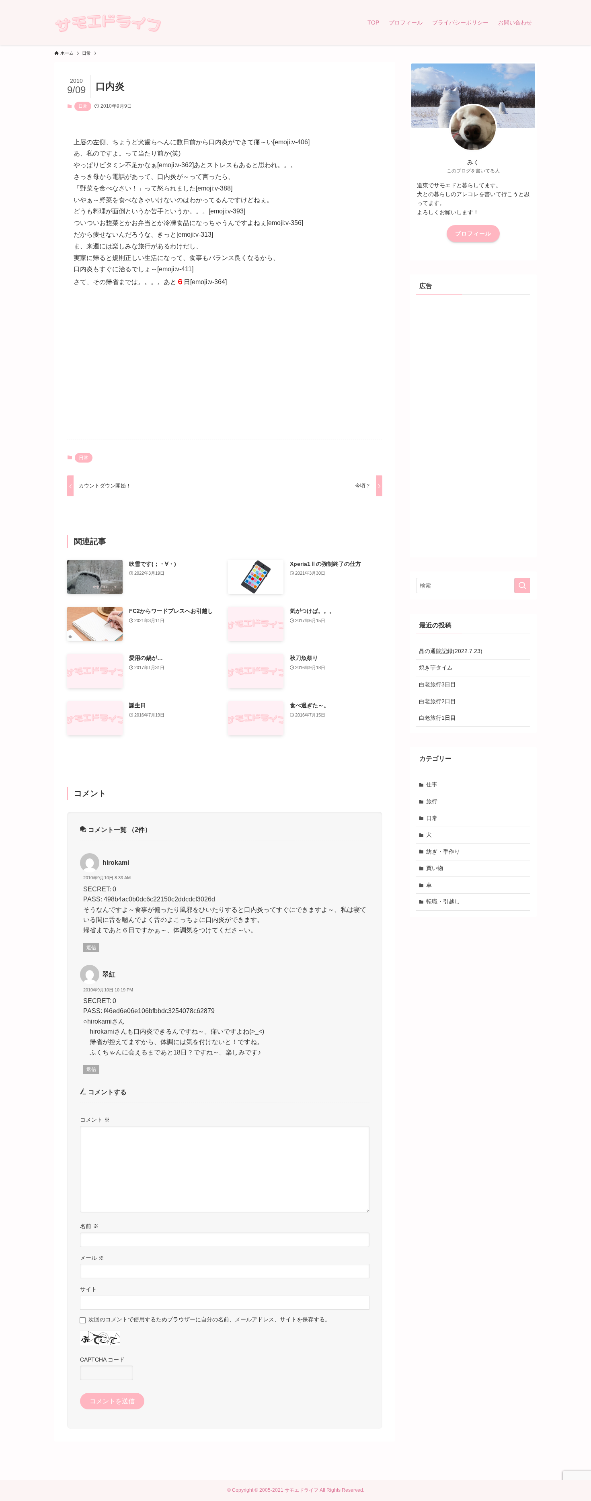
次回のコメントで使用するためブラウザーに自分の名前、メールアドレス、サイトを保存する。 (209, 1319)
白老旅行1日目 (437, 718)
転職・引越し (443, 901)
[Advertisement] (224, 370)
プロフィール (473, 233)
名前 (89, 1226)
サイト (88, 1289)
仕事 (431, 784)
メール (92, 1258)
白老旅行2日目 (437, 701)
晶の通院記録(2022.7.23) (450, 651)
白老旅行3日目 (437, 684)
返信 (91, 947)
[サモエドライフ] (108, 22)
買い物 (434, 868)
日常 (82, 106)
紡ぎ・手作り (443, 851)
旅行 (431, 801)
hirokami (116, 862)
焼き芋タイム (436, 667)
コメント (95, 1119)
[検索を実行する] (522, 585)
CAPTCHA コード (102, 1359)
